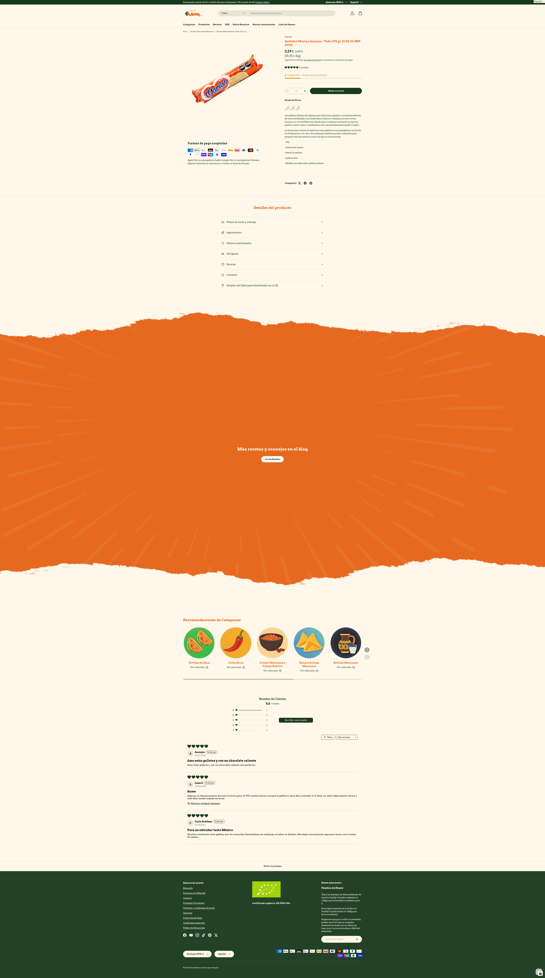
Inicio (185, 31)
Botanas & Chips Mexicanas (309, 664)
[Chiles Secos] (236, 643)
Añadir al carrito (336, 91)
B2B (227, 24)
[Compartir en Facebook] (305, 183)
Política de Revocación (194, 928)
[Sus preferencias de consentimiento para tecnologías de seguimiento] (540, 973)
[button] (360, 13)
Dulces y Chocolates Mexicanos (202, 31)
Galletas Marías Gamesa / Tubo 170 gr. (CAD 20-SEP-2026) (232, 31)
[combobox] (277, 13)
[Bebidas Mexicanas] (346, 643)
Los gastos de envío (312, 60)
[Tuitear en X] (299, 183)
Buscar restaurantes (264, 24)
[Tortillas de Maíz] (199, 643)
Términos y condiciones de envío (199, 908)
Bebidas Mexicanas (346, 662)
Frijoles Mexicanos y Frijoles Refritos (272, 664)
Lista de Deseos (286, 24)
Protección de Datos (192, 918)
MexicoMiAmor (195, 968)
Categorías (189, 24)
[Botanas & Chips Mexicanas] (309, 643)
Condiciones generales (194, 923)
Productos (204, 24)
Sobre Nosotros (241, 24)
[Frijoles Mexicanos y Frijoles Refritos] (272, 643)
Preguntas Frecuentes (194, 903)
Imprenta (187, 913)
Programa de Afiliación (194, 893)
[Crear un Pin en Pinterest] (311, 183)
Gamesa (288, 37)
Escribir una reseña (296, 720)
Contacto (187, 898)
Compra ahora (262, 2)
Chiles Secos (236, 662)
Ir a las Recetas (272, 459)
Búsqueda (188, 888)
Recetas (217, 24)
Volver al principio (273, 866)
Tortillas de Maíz (199, 662)
